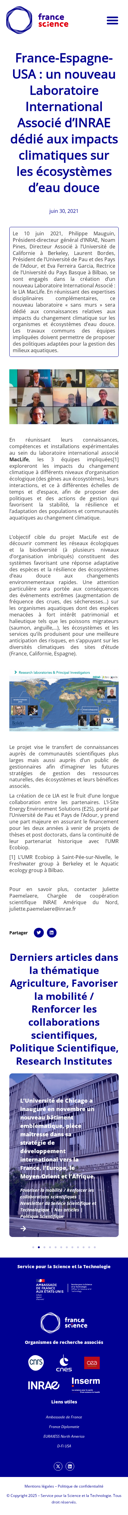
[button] (112, 20)
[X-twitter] (58, 1466)
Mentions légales (39, 1486)
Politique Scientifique (63, 1047)
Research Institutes (64, 1060)
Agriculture (38, 983)
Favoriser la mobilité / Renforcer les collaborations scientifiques (73, 1008)
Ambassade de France (64, 1417)
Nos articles (66, 1210)
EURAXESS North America (64, 1436)
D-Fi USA (64, 1446)
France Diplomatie (64, 1426)
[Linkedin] (70, 1466)
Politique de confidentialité (80, 1486)
